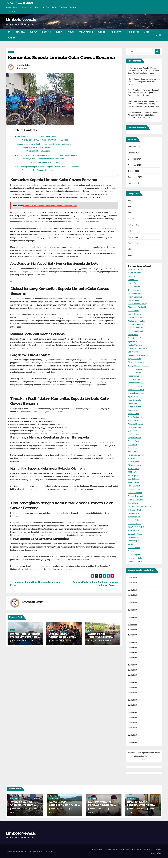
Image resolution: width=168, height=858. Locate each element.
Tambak (131, 551)
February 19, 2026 (20, 809)
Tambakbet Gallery (135, 558)
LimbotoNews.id (21, 19)
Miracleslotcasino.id (136, 362)
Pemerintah (63, 7)
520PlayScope (134, 472)
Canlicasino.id (134, 287)
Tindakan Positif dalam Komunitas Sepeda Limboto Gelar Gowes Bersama (47, 155)
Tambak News (134, 548)
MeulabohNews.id (135, 424)
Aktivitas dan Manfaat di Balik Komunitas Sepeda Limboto (45, 140)
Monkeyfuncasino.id (136, 390)
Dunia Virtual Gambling (137, 304)
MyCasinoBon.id (135, 293)
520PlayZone (133, 462)
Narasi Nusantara (135, 273)
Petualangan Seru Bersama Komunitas (37, 170)
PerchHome (133, 451)
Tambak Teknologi (135, 496)
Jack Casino (133, 352)
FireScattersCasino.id (137, 307)
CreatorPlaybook (135, 407)
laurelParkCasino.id (136, 317)
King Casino (133, 335)
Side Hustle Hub (134, 537)
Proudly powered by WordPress (16, 851)
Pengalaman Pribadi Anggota (38, 151)
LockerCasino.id (134, 314)
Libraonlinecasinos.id (136, 393)
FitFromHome (133, 482)
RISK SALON (133, 530)
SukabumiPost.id (135, 513)
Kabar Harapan (134, 276)
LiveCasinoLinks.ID (136, 331)
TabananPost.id (134, 427)
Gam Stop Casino (135, 379)
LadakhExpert (133, 541)
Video (7, 11)
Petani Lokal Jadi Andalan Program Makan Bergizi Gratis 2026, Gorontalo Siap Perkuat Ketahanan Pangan (143, 70)
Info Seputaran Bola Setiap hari (140, 506)
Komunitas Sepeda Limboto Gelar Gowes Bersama (37, 136)
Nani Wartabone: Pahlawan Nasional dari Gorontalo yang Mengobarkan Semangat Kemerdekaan (143, 92)
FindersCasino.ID (135, 345)
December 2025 (134, 159)
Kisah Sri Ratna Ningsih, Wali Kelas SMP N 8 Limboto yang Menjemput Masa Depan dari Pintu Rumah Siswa (143, 103)
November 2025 (134, 165)
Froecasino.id (133, 376)
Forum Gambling (135, 297)
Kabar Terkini (45, 7)
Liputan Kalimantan (136, 500)
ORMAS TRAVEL (135, 510)
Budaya (15, 7)
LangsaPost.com (135, 534)
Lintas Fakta (133, 283)
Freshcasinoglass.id (136, 383)
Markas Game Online (136, 321)
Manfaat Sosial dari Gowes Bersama (36, 147)
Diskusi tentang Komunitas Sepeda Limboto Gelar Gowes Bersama (44, 144)
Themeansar (49, 851)
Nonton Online (134, 520)
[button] (156, 35)
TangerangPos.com (136, 455)
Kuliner (54, 7)
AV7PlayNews (134, 476)
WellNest (132, 544)
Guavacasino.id (134, 372)
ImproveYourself (134, 438)
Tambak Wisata (134, 524)
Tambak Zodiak (134, 489)
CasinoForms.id (134, 290)
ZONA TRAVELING (136, 527)
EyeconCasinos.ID (135, 342)
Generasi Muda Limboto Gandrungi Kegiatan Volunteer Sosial (50, 206)
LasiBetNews (133, 479)
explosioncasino (134, 359)
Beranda (8, 7)
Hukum (37, 7)
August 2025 (133, 183)
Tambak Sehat (134, 486)
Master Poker (133, 300)
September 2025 (135, 177)
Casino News (133, 311)
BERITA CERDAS (135, 269)
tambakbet (132, 577)
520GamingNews (135, 465)
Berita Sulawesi (134, 503)
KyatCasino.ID (134, 397)
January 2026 (133, 153)
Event (30, 7)
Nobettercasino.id (135, 386)
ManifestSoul (133, 414)
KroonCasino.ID (134, 400)
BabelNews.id (134, 431)
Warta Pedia (133, 280)
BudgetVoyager (134, 410)
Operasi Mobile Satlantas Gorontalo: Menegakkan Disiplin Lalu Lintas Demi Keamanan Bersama (143, 114)
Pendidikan (72, 7)
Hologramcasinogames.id (138, 366)
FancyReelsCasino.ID (137, 355)
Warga (14, 11)
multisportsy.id (134, 517)
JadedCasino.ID (134, 338)
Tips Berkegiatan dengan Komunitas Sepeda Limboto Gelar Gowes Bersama (48, 167)
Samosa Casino (134, 421)
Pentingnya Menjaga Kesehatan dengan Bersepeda (43, 159)
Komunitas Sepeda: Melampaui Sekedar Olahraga (42, 163)
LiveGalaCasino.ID (136, 324)
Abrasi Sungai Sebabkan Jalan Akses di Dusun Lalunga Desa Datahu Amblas (144, 81)
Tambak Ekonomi (135, 493)
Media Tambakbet (135, 561)
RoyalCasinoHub (135, 417)
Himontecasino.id (135, 369)
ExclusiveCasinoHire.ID (138, 348)
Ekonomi (23, 7)
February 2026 (134, 147)
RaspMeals (132, 448)
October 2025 (133, 171)
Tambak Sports (134, 555)
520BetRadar (133, 469)
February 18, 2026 (98, 809)
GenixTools (132, 445)
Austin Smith (24, 65)
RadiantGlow (133, 441)
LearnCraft (132, 403)
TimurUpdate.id (134, 434)
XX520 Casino (134, 458)
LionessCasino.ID (135, 328)
